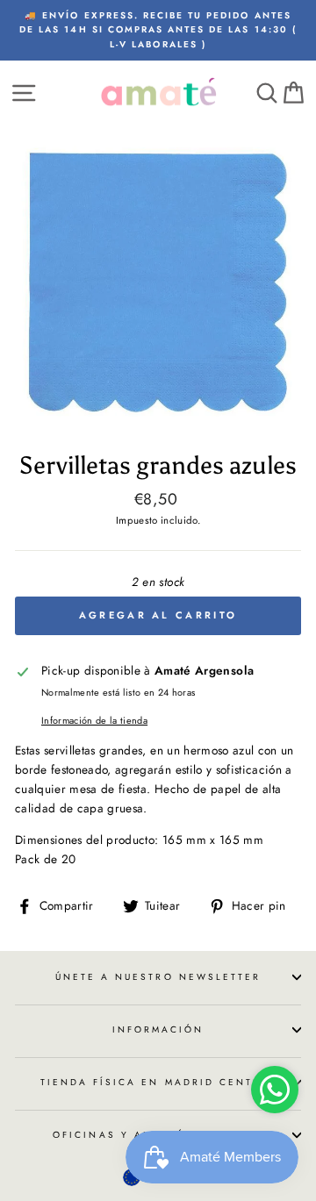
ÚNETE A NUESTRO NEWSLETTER (158, 976)
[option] (158, 30)
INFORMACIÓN (158, 1029)
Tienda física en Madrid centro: (158, 1082)
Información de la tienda (94, 720)
